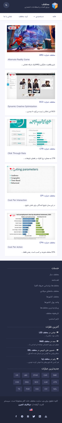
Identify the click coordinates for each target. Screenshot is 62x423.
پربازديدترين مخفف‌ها (49, 308)
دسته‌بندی (40, 16)
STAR (35, 375)
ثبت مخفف (23, 16)
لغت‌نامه (55, 280)
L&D (25, 375)
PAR (27, 389)
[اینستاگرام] (28, 416)
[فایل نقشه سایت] (46, 416)
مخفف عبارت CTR (47, 149)
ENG (27, 382)
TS (19, 389)
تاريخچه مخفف (52, 313)
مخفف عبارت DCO (47, 102)
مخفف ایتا (46, 359)
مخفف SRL (32, 350)
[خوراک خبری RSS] (40, 416)
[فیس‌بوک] (16, 416)
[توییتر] (34, 416)
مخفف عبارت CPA (47, 242)
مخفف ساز (54, 274)
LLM (45, 382)
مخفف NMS (44, 341)
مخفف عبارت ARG (47, 55)
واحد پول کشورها (51, 302)
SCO (36, 382)
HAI (37, 389)
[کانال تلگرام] (22, 416)
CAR (45, 375)
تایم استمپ (54, 319)
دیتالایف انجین (25, 404)
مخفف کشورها (52, 297)
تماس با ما (8, 16)
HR (17, 375)
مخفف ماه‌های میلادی (49, 291)
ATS (55, 382)
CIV (46, 389)
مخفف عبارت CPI (47, 196)
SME (55, 375)
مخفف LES (43, 332)
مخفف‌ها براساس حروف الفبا (46, 285)
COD (17, 382)
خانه (54, 16)
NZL (55, 389)
